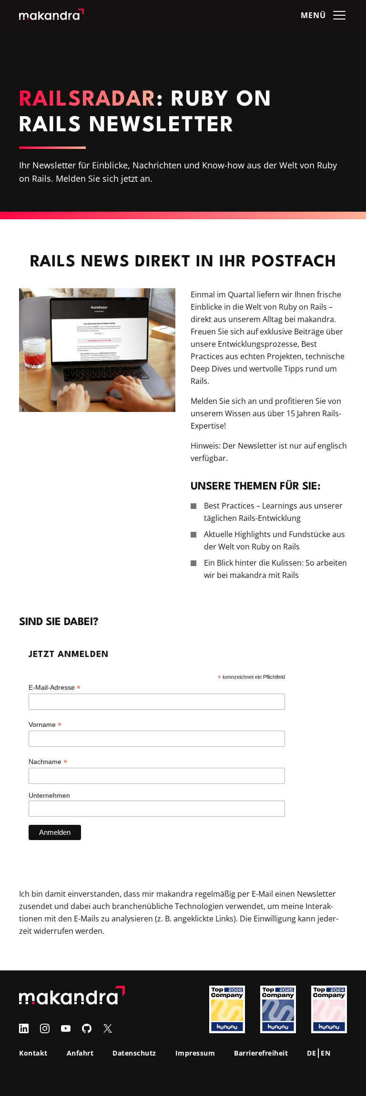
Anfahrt (80, 1052)
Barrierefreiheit (261, 1052)
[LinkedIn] (23, 1028)
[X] (107, 1028)
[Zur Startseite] (51, 15)
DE (311, 1052)
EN (325, 1052)
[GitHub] (86, 1028)
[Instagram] (44, 1028)
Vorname (45, 724)
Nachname (48, 761)
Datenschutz (134, 1052)
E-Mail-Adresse (55, 687)
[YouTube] (65, 1028)
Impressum (195, 1052)
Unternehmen (49, 795)
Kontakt (33, 1052)
